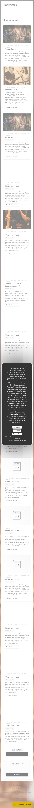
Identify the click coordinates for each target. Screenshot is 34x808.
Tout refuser (17, 430)
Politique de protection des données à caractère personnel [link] (17, 437)
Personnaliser (17, 434)
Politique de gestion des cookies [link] (17, 440)
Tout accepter (17, 427)
